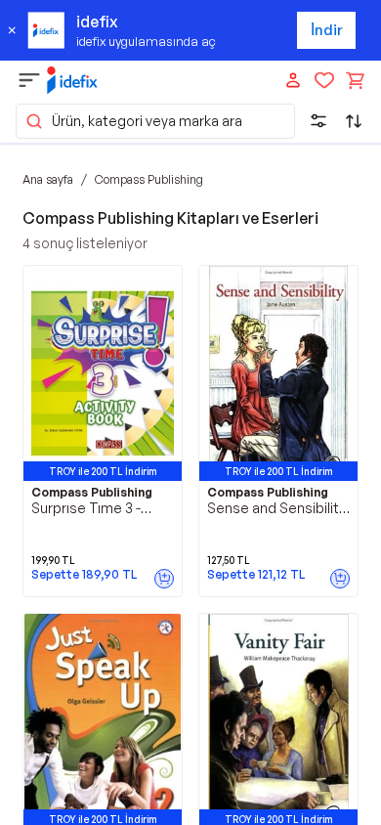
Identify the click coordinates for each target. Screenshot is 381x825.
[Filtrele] (318, 121)
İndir (327, 30)
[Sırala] (353, 121)
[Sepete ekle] (164, 578)
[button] (155, 121)
